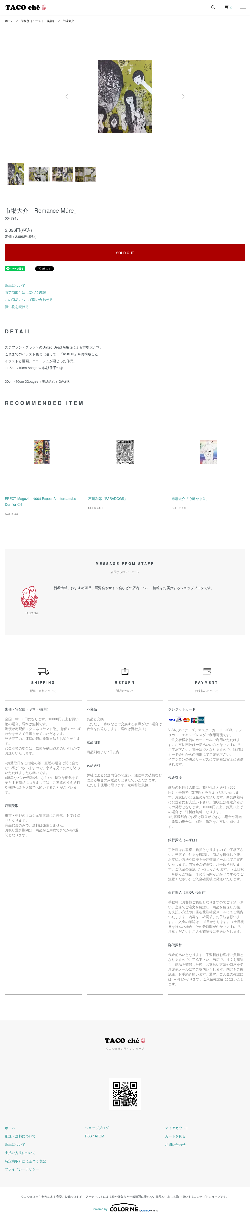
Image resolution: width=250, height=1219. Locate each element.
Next (182, 96)
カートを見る (175, 1136)
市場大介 (68, 21)
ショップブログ (97, 1127)
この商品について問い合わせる (29, 299)
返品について (15, 285)
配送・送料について (20, 1136)
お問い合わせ (175, 1144)
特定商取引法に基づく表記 (25, 292)
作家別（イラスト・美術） (38, 21)
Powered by (99, 1209)
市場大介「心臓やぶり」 (190, 498)
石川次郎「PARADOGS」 (107, 498)
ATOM (99, 1136)
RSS (88, 1136)
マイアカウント (177, 1127)
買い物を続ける (17, 306)
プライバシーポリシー (22, 1168)
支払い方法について (20, 1152)
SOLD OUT (125, 252)
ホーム (9, 21)
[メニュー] (242, 7)
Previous (67, 96)
